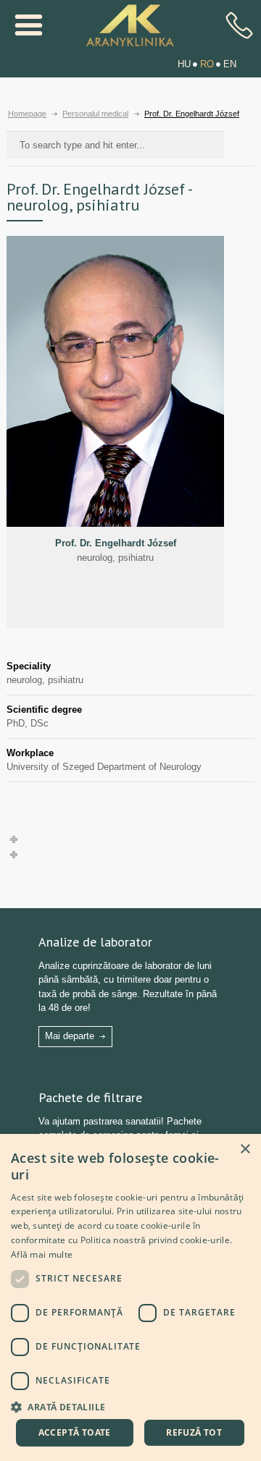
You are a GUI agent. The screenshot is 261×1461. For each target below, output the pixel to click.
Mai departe (69, 1035)
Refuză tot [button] (194, 1432)
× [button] (244, 1149)
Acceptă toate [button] (74, 1432)
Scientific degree (44, 709)
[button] (130, 1405)
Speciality (29, 666)
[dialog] (130, 1297)
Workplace (30, 753)
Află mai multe (41, 1254)
